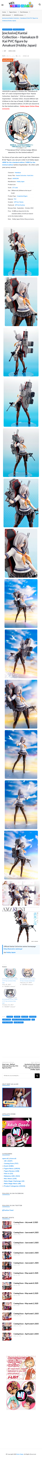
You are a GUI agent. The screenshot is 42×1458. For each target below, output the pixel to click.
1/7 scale (9, 94)
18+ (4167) (8, 1161)
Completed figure (19, 29)
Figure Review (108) (11, 1171)
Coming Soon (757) (11, 1163)
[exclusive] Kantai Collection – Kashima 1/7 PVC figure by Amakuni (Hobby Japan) (10, 980)
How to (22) (8, 1173)
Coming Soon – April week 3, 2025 (26, 1334)
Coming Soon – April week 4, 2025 (26, 1324)
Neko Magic (19, 1454)
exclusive (25, 1016)
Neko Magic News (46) (12, 1184)
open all (5, 1158)
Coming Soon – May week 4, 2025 (25, 1283)
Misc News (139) (10, 1179)
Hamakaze (18, 173)
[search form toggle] (40, 5)
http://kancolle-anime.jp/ (13, 949)
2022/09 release (7, 29)
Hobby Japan (20, 181)
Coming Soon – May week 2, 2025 (25, 1303)
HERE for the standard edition (13, 162)
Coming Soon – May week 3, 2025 (25, 1293)
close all (13, 1158)
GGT (5, 51)
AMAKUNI (5, 91)
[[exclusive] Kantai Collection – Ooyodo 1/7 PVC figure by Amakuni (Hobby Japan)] (10, 993)
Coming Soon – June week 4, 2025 (26, 1232)
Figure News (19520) (12, 1168)
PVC (15, 199)
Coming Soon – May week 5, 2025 (25, 1273)
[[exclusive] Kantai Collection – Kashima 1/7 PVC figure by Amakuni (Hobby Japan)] (10, 973)
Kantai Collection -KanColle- (25, 175)
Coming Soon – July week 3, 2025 (25, 1222)
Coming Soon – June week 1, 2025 (26, 1263)
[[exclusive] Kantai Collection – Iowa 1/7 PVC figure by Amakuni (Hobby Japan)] (28, 973)
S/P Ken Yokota (18, 202)
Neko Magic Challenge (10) (14, 1181)
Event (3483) (9, 1166)
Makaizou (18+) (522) (12, 1176)
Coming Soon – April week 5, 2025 (26, 1313)
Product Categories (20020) (14, 1186)
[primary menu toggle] (2, 5)
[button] (21, 251)
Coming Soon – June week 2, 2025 (26, 1253)
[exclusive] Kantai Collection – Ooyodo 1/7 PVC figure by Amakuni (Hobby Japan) (9, 1001)
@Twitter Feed (7, 1210)
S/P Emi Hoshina (20, 205)
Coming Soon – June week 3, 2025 (26, 1242)
